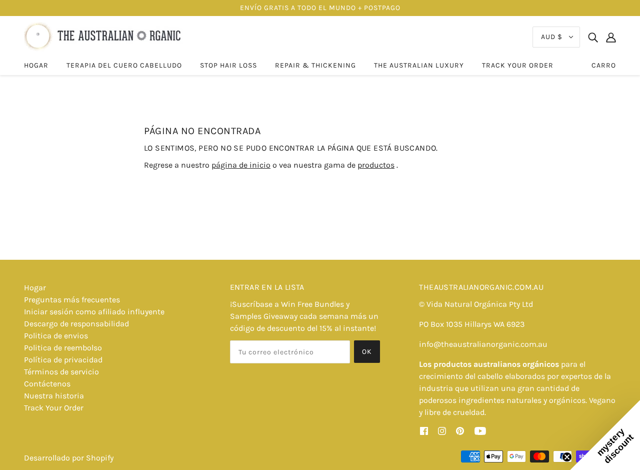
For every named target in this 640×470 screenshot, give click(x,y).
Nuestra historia (54, 395)
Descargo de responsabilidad (76, 323)
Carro (604, 65)
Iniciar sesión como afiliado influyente (94, 311)
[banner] (104, 36)
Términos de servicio (61, 371)
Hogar (35, 287)
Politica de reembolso (63, 347)
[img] (593, 37)
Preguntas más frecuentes (72, 299)
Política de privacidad (63, 359)
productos (376, 165)
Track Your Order (54, 407)
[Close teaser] (567, 457)
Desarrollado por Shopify (69, 457)
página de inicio (241, 165)
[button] (605, 435)
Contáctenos (47, 383)
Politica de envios (56, 335)
